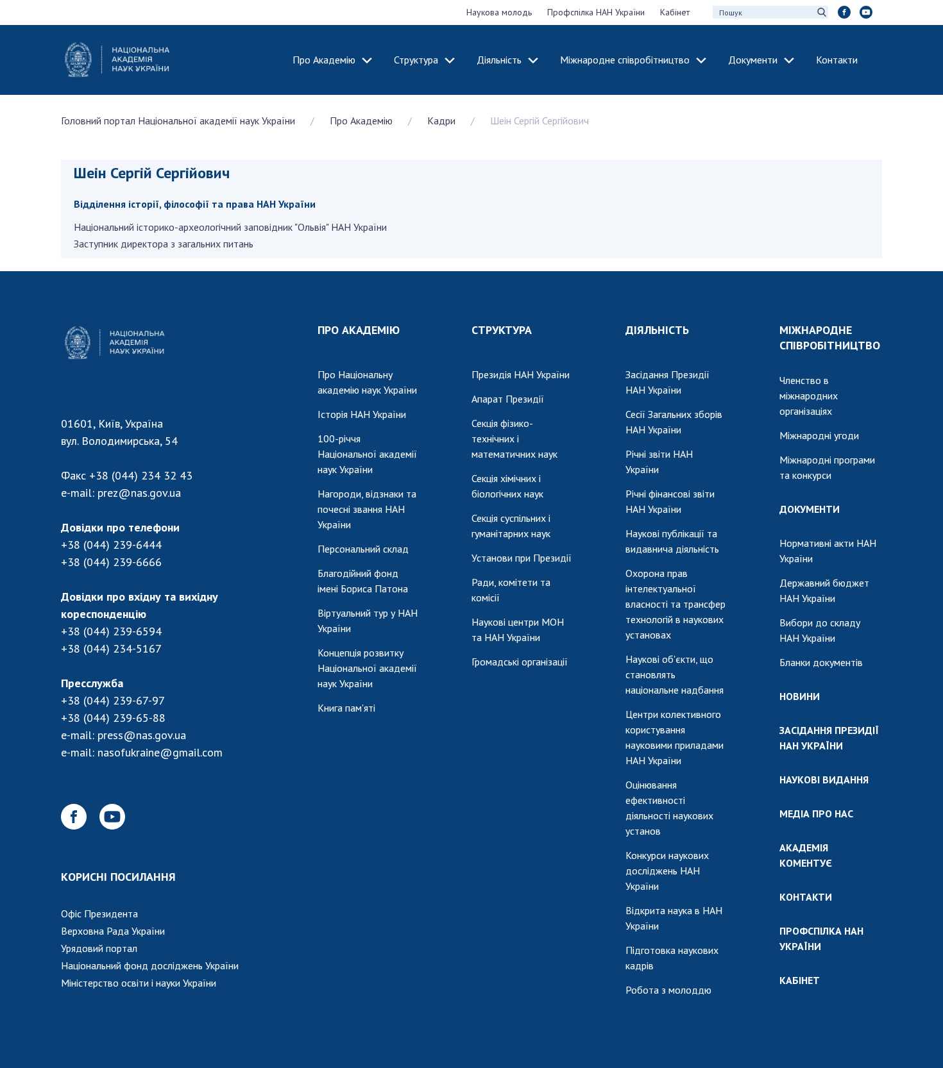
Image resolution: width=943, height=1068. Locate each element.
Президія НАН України (520, 374)
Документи (752, 59)
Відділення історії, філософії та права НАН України (195, 203)
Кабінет (675, 12)
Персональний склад (363, 548)
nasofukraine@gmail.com (160, 752)
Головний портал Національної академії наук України (178, 120)
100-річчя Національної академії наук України (367, 454)
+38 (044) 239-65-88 (113, 717)
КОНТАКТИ (805, 896)
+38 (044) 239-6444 (111, 544)
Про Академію (324, 59)
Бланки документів (821, 662)
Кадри (441, 120)
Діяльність (499, 59)
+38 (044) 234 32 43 (140, 475)
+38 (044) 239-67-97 (113, 700)
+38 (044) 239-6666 (111, 562)
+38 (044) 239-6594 (111, 631)
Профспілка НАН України (596, 12)
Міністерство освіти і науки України (138, 982)
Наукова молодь (499, 12)
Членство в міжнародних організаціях (808, 395)
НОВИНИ (799, 696)
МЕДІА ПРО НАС (816, 813)
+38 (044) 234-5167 (111, 648)
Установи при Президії (521, 557)
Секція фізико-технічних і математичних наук (514, 438)
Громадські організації (519, 661)
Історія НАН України (362, 414)
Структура (416, 59)
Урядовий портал (99, 948)
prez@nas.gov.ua (139, 492)
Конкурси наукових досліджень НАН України (667, 870)
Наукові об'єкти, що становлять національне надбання (674, 674)
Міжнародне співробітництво (625, 59)
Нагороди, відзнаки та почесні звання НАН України (367, 509)
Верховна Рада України (113, 930)
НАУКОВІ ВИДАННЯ (824, 779)
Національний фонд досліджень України (150, 965)
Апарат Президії (507, 398)
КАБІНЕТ (799, 980)
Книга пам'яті (346, 707)
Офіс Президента (99, 913)
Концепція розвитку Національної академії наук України (367, 668)
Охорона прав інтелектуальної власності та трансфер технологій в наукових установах (675, 604)
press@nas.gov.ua (142, 735)
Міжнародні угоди (819, 435)
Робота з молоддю (668, 989)
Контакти (837, 59)
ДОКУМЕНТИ (809, 509)
